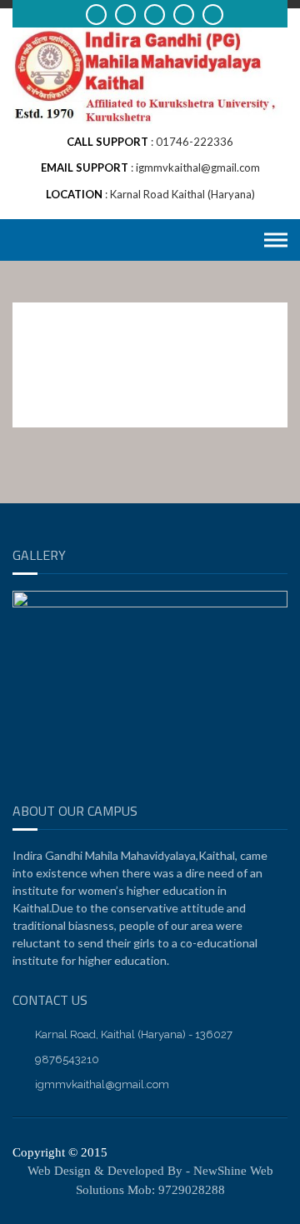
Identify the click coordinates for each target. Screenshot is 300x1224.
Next (266, 779)
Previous (33, 779)
